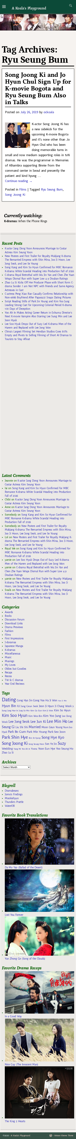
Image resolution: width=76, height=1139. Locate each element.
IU (18, 706)
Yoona (34, 748)
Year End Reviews (14, 683)
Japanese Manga (14, 646)
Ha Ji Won (51, 700)
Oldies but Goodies (15, 668)
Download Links (14, 623)
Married (35, 727)
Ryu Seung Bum (52, 189)
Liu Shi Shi (21, 727)
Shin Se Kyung (35, 738)
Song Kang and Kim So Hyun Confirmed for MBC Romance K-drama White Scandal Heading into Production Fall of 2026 (38, 492)
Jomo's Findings (14, 794)
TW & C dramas (14, 680)
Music (8, 657)
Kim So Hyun (62, 710)
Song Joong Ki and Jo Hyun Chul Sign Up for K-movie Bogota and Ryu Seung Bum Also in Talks (38, 89)
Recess (8, 676)
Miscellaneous (12, 653)
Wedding (7, 748)
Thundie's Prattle (14, 801)
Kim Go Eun (36, 710)
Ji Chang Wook (63, 706)
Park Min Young (37, 731)
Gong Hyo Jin (24, 700)
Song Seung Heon (36, 744)
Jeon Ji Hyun (46, 706)
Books (8, 615)
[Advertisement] (29, 408)
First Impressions (14, 638)
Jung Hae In (12, 710)
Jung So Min (24, 710)
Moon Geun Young (52, 727)
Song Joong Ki (15, 194)
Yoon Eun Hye (46, 748)
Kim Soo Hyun (14, 715)
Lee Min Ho (57, 721)
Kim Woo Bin (35, 716)
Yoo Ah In (26, 749)
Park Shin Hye (15, 737)
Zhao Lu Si (8, 752)
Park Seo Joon (56, 731)
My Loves (10, 664)
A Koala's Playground (29, 8)
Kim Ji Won (48, 710)
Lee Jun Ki (38, 721)
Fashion (9, 631)
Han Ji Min (62, 701)
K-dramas (10, 649)
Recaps (8, 672)
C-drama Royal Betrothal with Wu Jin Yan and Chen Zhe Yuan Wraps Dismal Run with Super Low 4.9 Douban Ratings (36, 571)
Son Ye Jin (51, 743)
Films (22, 189)
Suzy (62, 743)
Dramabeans (12, 790)
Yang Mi (17, 749)
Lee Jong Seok (19, 722)
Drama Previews (14, 627)
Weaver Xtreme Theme (63, 1135)
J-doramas (10, 642)
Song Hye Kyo (53, 737)
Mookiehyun (12, 798)
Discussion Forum (14, 619)
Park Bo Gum (17, 731)
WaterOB (10, 805)
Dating (9, 699)
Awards (9, 612)
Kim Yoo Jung (52, 716)
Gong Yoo (38, 700)
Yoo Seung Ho (64, 748)
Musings (9, 661)
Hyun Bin (9, 706)
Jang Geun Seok (29, 706)
